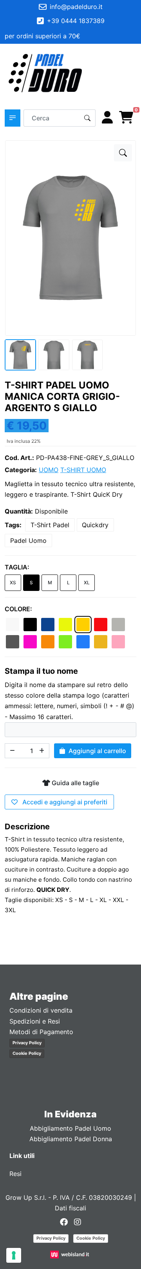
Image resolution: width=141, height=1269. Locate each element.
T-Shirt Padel (50, 525)
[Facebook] (64, 1222)
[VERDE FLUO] (65, 642)
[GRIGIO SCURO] (12, 642)
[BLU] (48, 624)
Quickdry (95, 525)
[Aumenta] (41, 750)
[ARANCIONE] (48, 642)
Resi (15, 1174)
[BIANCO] (12, 624)
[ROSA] (118, 642)
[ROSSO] (100, 624)
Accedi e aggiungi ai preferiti (64, 802)
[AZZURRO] (83, 642)
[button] (12, 118)
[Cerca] (88, 118)
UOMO (48, 470)
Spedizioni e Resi (34, 1021)
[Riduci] (12, 750)
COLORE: (18, 609)
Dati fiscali (70, 1208)
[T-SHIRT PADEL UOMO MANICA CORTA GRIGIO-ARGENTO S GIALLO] (123, 152)
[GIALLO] (83, 624)
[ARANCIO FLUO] (100, 642)
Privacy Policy (27, 1042)
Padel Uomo (28, 540)
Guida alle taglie (74, 783)
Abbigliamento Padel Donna (70, 1139)
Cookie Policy (27, 1053)
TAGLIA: (17, 567)
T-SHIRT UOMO (83, 470)
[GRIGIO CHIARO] (118, 624)
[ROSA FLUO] (30, 642)
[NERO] (30, 624)
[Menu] (127, 73)
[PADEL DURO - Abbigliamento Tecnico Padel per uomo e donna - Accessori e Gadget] (45, 73)
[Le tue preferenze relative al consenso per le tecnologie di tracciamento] (13, 1255)
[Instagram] (77, 1222)
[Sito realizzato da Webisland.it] (71, 1254)
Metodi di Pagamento (41, 1032)
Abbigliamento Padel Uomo (70, 1128)
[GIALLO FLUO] (65, 624)
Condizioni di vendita (40, 1010)
